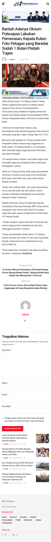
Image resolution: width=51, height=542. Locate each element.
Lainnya (38, 520)
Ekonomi (13, 517)
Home (4, 517)
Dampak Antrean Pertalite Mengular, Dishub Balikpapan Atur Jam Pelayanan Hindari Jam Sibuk (18, 452)
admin (12, 59)
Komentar (7, 350)
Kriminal (33, 517)
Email (5, 394)
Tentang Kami (7, 523)
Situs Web (6, 406)
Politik (18, 520)
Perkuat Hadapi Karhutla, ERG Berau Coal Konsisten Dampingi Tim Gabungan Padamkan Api (16, 477)
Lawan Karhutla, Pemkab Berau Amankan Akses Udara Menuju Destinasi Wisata (14, 438)
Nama (5, 383)
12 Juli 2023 (23, 59)
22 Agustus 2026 (16, 444)
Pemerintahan (7, 520)
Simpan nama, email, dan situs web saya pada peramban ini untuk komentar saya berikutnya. (24, 419)
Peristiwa (23, 517)
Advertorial (28, 520)
